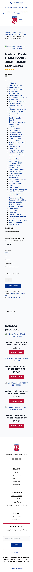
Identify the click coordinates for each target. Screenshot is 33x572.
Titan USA (16, 481)
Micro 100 (16, 478)
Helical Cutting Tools (14, 297)
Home (7, 32)
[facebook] (13, 459)
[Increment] (11, 280)
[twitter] (16, 459)
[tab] (10, 311)
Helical (16, 472)
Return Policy (16, 499)
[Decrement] (7, 280)
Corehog (16, 485)
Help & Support (16, 496)
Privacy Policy (16, 502)
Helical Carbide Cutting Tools (15, 34)
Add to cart (12, 286)
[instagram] (20, 459)
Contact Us (16, 519)
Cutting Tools (16, 32)
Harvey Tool (16, 475)
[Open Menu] (20, 20)
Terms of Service (16, 569)
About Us (16, 516)
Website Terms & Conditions (16, 505)
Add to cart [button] (16, 352)
